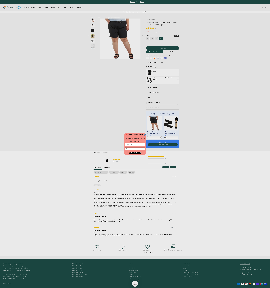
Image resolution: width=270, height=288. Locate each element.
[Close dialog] (145, 134)
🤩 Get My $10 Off (135, 152)
